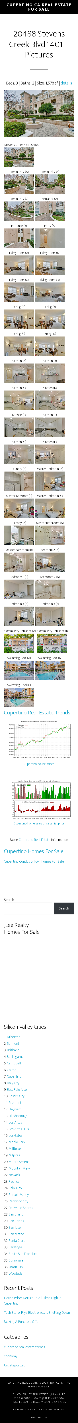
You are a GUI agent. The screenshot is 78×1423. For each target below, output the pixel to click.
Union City (16, 1267)
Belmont (13, 1044)
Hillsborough (18, 1116)
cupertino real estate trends (24, 1347)
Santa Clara (17, 1241)
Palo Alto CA (49, 1402)
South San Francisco (23, 1254)
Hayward (15, 1109)
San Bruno (16, 1214)
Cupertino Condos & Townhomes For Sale (34, 861)
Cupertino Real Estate (34, 840)
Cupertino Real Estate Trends (37, 713)
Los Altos (15, 1122)
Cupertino (14, 1076)
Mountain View (19, 1168)
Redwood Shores (21, 1208)
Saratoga (15, 1247)
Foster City (16, 1096)
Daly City (13, 1083)
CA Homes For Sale (24, 1410)
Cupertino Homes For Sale (33, 851)
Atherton (13, 1037)
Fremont (15, 1103)
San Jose (15, 1227)
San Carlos (16, 1221)
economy (10, 1356)
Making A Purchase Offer (22, 1322)
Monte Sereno (19, 1162)
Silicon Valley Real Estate (30, 1394)
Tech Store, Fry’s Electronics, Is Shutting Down (37, 1312)
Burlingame (15, 1057)
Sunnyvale (16, 1260)
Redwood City (18, 1201)
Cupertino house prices (39, 764)
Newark (14, 1175)
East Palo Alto (17, 1090)
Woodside (15, 1273)
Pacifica (14, 1181)
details (66, 83)
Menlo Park (17, 1142)
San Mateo (16, 1234)
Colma (11, 1070)
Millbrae (15, 1149)
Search (9, 900)
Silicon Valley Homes (52, 1410)
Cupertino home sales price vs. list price (39, 823)
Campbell (14, 1063)
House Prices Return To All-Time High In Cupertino (32, 1301)
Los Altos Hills (19, 1129)
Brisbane (13, 1050)
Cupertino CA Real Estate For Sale (39, 7)
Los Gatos (15, 1135)
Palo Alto (15, 1188)
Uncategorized (14, 1365)
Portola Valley (19, 1195)
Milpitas (14, 1155)
